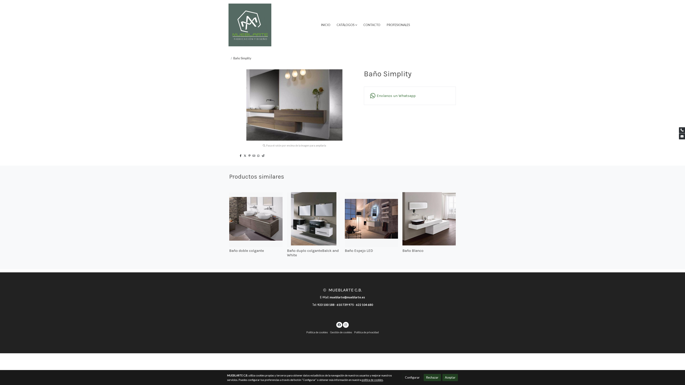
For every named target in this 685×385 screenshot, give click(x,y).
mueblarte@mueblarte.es (347, 297)
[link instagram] (346, 324)
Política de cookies (317, 332)
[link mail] (682, 136)
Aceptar (450, 377)
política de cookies (372, 379)
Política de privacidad (366, 332)
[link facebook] (339, 324)
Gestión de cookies (341, 332)
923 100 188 (325, 305)
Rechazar (432, 377)
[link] (250, 25)
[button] (347, 25)
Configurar (412, 377)
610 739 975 (345, 305)
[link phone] (682, 130)
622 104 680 (364, 305)
